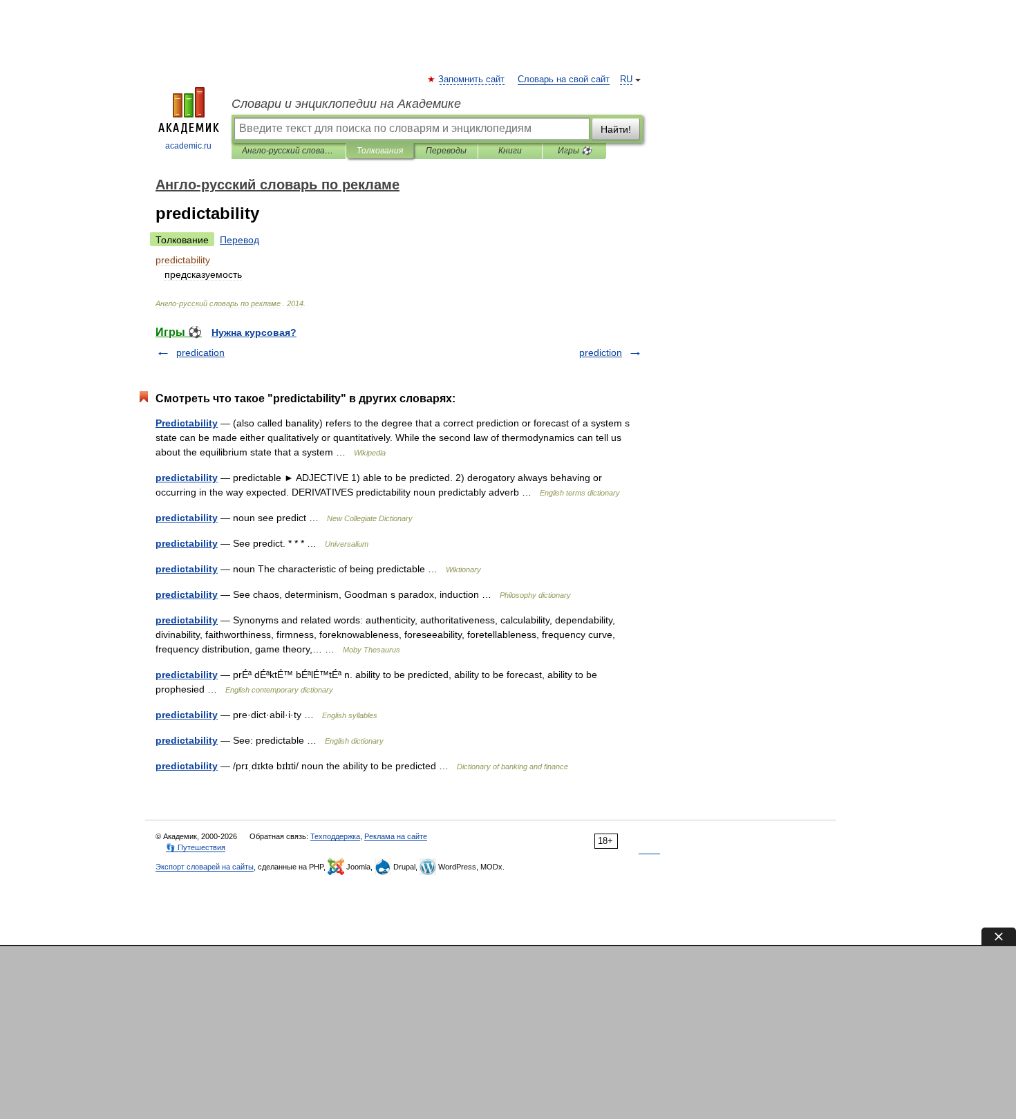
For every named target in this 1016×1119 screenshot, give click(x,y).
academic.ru (188, 146)
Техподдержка (335, 836)
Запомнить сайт (472, 79)
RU (626, 79)
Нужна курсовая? (254, 332)
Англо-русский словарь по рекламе (288, 151)
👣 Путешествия (195, 847)
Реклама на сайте (395, 836)
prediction (600, 352)
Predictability (187, 423)
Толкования (380, 151)
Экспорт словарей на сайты (205, 867)
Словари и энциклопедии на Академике (346, 104)
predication (200, 352)
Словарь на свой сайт (564, 79)
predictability (187, 477)
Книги (510, 151)
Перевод (239, 239)
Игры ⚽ (575, 151)
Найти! (616, 129)
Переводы (446, 151)
